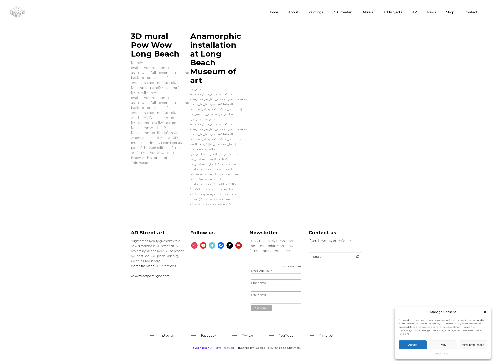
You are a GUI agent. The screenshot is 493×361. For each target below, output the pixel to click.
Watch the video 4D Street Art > (154, 266)
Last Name (258, 295)
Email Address (261, 271)
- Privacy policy (244, 347)
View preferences (473, 344)
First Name (258, 283)
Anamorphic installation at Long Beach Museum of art (215, 58)
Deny (443, 344)
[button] (485, 312)
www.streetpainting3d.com (150, 276)
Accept (412, 344)
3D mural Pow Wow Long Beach (155, 44)
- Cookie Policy (264, 347)
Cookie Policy (441, 353)
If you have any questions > (330, 241)
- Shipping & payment (287, 347)
